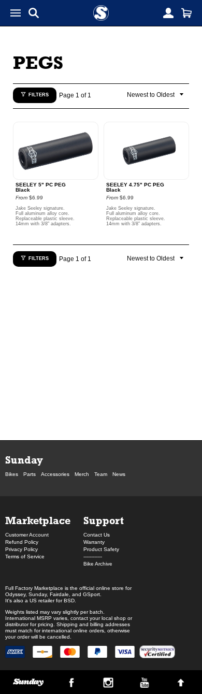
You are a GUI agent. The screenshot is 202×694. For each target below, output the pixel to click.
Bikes (11, 474)
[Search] (33, 13)
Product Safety (101, 549)
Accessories (55, 474)
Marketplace (37, 520)
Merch (82, 474)
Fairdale (59, 594)
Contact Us (96, 535)
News (118, 474)
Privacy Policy (21, 549)
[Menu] (15, 13)
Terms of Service (25, 556)
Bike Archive (97, 564)
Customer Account (27, 535)
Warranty (94, 542)
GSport (91, 594)
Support (103, 520)
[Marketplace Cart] (186, 13)
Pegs (38, 62)
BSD (69, 600)
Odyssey (15, 594)
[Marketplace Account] (168, 13)
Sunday (24, 460)
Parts (29, 474)
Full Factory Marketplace (34, 588)
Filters (38, 94)
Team (100, 474)
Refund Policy (21, 542)
